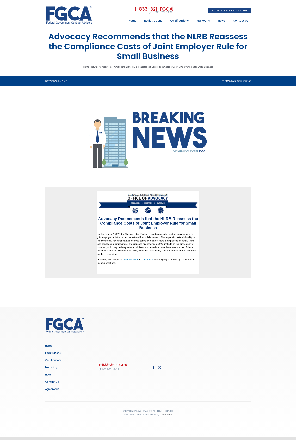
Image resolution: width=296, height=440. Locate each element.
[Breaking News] (65, 318)
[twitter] (159, 367)
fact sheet (148, 259)
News (94, 66)
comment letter (130, 259)
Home (86, 66)
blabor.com (166, 414)
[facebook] (153, 367)
